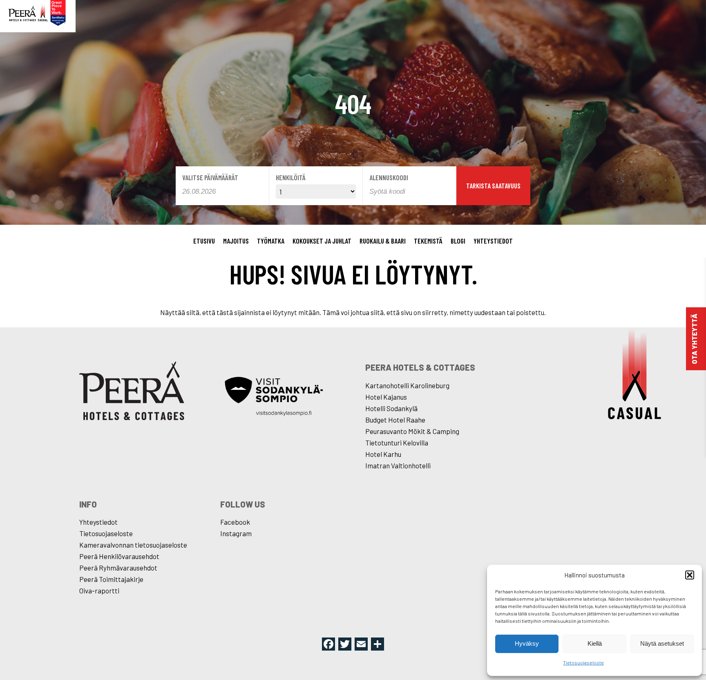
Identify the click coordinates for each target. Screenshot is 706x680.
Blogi (458, 241)
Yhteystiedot (493, 241)
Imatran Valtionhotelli (398, 465)
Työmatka (270, 241)
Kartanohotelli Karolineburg (407, 385)
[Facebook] (328, 645)
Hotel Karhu (383, 454)
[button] (690, 575)
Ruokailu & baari (383, 241)
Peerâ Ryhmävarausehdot (118, 568)
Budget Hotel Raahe (395, 420)
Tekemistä (428, 241)
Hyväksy (527, 643)
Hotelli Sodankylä (391, 408)
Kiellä (595, 643)
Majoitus (236, 241)
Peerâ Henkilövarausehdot (119, 556)
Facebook (235, 522)
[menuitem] (204, 241)
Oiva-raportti (99, 590)
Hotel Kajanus (386, 397)
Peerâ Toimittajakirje (111, 579)
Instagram (236, 533)
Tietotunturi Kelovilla (396, 442)
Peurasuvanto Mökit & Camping (412, 431)
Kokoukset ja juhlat (322, 241)
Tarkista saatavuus (493, 185)
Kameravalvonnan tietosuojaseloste (133, 545)
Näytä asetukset (662, 643)
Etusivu (204, 241)
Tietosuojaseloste (583, 662)
